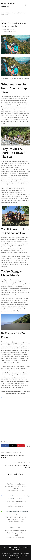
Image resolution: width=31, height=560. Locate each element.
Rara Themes (24, 555)
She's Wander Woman (8, 5)
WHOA (8, 105)
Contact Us (15, 549)
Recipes (14, 547)
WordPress (18, 557)
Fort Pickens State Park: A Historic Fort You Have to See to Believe (15, 486)
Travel (3, 20)
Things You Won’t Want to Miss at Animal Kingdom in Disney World (15, 533)
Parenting (12, 498)
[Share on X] (13, 445)
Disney (12, 527)
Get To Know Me (23, 547)
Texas (9, 547)
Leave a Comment (10, 31)
